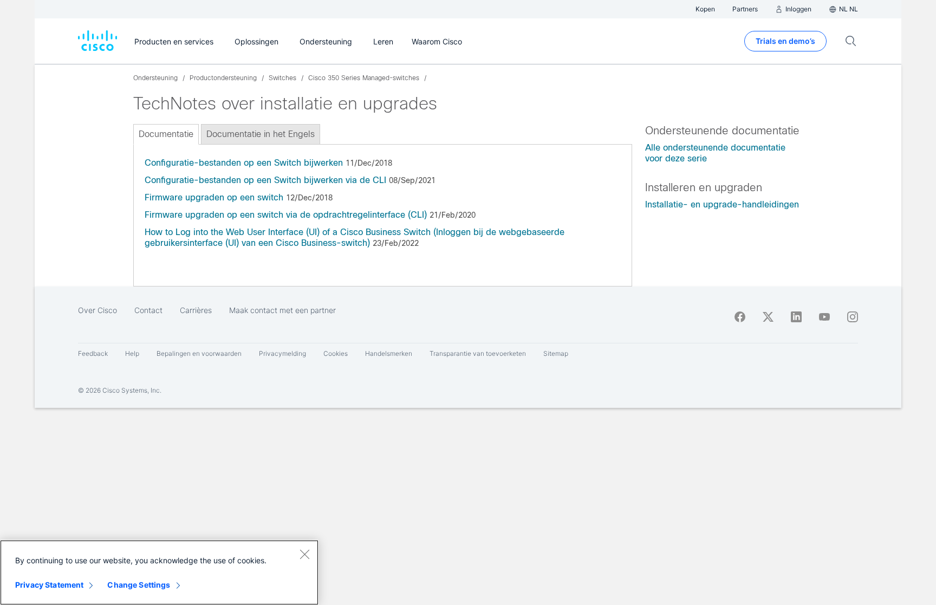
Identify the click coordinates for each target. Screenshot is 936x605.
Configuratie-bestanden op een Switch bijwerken (244, 162)
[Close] (304, 554)
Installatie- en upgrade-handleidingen (722, 204)
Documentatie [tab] (166, 134)
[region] (159, 572)
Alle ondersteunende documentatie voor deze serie (715, 153)
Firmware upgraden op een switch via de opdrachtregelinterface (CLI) (286, 214)
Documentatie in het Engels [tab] (260, 134)
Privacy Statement (49, 584)
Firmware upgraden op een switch (214, 197)
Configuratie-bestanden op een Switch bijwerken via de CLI (265, 180)
